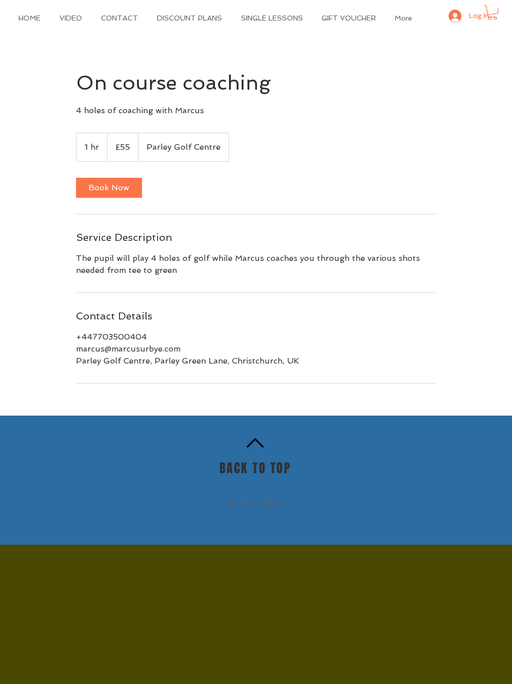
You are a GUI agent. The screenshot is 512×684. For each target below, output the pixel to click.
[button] (492, 13)
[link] (109, 188)
